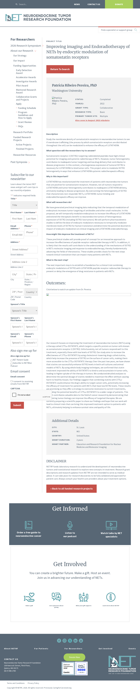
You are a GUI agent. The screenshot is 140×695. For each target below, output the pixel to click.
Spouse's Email (15, 335)
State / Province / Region (28, 282)
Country (27, 297)
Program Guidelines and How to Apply (25, 115)
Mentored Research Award (26, 91)
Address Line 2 (17, 267)
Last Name (30, 212)
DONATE (119, 4)
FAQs (20, 126)
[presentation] (31, 395)
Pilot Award (22, 85)
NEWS (77, 4)
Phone (28, 226)
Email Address (15, 227)
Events (132, 648)
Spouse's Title (18, 304)
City (12, 279)
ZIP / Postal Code (16, 298)
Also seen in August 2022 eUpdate (92, 120)
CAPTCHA (15, 388)
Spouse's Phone (29, 335)
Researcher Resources (24, 154)
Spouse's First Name (16, 319)
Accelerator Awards (26, 77)
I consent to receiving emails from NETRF (22, 382)
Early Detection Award (24, 72)
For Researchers (23, 39)
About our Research (22, 50)
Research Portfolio (23, 132)
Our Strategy (19, 55)
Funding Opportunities (24, 65)
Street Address (17, 254)
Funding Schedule (27, 108)
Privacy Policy (33, 683)
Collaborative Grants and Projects (26, 98)
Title (14, 198)
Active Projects (23, 144)
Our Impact (19, 60)
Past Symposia (19, 162)
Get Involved (106, 648)
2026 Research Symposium (26, 45)
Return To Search (60, 69)
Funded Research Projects (22, 139)
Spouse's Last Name (29, 319)
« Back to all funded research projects (71, 488)
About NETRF (11, 648)
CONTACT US (94, 4)
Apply (18, 103)
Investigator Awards (26, 81)
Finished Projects (25, 148)
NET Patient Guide (20, 359)
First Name (17, 212)
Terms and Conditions (16, 683)
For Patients (41, 648)
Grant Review (25, 122)
